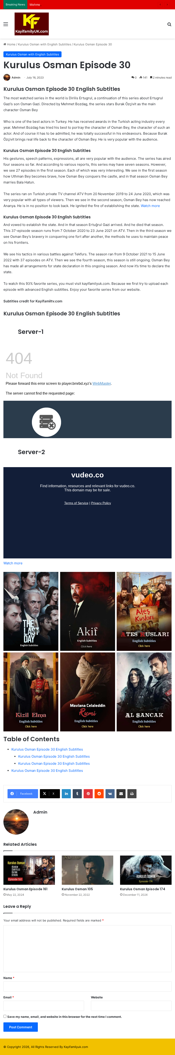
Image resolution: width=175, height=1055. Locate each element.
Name (8, 978)
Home (10, 44)
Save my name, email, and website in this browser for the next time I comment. (64, 1016)
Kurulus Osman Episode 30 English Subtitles (47, 749)
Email (8, 997)
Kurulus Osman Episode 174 (142, 889)
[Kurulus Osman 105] (87, 870)
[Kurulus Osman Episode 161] (29, 870)
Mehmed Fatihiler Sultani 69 (49, 4)
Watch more (150, 206)
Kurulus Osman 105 (77, 889)
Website (97, 997)
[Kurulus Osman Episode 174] (146, 870)
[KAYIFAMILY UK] (32, 24)
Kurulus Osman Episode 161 (25, 889)
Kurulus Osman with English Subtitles (44, 44)
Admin (16, 77)
